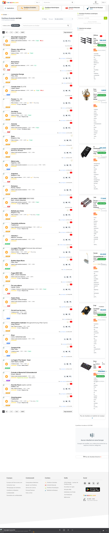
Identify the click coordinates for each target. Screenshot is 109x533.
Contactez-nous (11, 485)
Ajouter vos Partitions (31, 485)
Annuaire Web (67, 489)
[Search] (68, 25)
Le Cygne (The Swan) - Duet (21, 360)
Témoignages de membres (14, 487)
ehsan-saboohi (63, 381)
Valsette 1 (16, 236)
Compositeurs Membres (32, 482)
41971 (22, 32)
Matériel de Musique (52, 490)
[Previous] (60, 530)
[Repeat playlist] (72, 530)
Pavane (16, 100)
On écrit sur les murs (18, 310)
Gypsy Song (19, 298)
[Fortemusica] (84, 499)
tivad (65, 319)
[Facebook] (85, 483)
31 (6, 32)
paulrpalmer (63, 368)
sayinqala (64, 344)
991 (11, 32)
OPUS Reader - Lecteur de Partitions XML (71, 483)
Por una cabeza (16, 286)
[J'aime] (29, 530)
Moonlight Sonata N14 (18, 37)
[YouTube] (89, 483)
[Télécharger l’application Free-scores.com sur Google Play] (93, 489)
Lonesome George (17, 75)
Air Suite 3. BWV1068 (22, 199)
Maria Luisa (15, 162)
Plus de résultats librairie (93, 457)
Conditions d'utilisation (12, 490)
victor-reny (64, 70)
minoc (64, 157)
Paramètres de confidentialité (14, 495)
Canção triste (18, 87)
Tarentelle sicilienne (18, 224)
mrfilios (64, 83)
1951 (17, 32)
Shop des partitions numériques (92, 23)
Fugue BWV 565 (18, 273)
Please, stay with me (18, 50)
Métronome (67, 497)
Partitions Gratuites (52, 482)
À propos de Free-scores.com (14, 482)
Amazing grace (16, 398)
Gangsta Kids (15, 348)
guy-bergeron (63, 58)
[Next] (68, 530)
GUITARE (16, 25)
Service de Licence (31, 487)
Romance (16, 186)
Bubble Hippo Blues (18, 261)
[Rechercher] (72, 2)
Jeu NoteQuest (68, 494)
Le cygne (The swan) (26, 249)
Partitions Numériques (52, 487)
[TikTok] (98, 483)
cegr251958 (63, 306)
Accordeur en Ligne (69, 486)
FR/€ (103, 2)
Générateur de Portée (69, 492)
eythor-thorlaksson (62, 132)
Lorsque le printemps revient (21, 149)
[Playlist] (106, 530)
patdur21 (64, 281)
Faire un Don (29, 492)
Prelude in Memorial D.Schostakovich (24, 373)
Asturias (15, 124)
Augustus (15, 174)
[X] (93, 483)
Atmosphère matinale (29, 323)
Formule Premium (30, 490)
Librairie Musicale (51, 485)
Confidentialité (10, 492)
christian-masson (62, 244)
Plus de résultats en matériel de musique (92, 417)
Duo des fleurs (21, 385)
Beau (15, 137)
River (18, 336)
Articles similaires (101, 50)
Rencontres (15, 62)
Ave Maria (16, 112)
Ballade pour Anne (17, 211)
